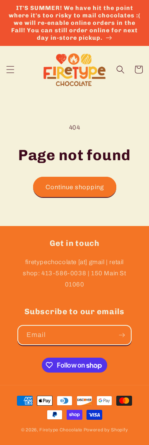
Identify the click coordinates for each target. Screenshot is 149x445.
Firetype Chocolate (60, 429)
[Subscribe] (122, 335)
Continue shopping (75, 187)
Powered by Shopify (106, 429)
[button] (10, 69)
